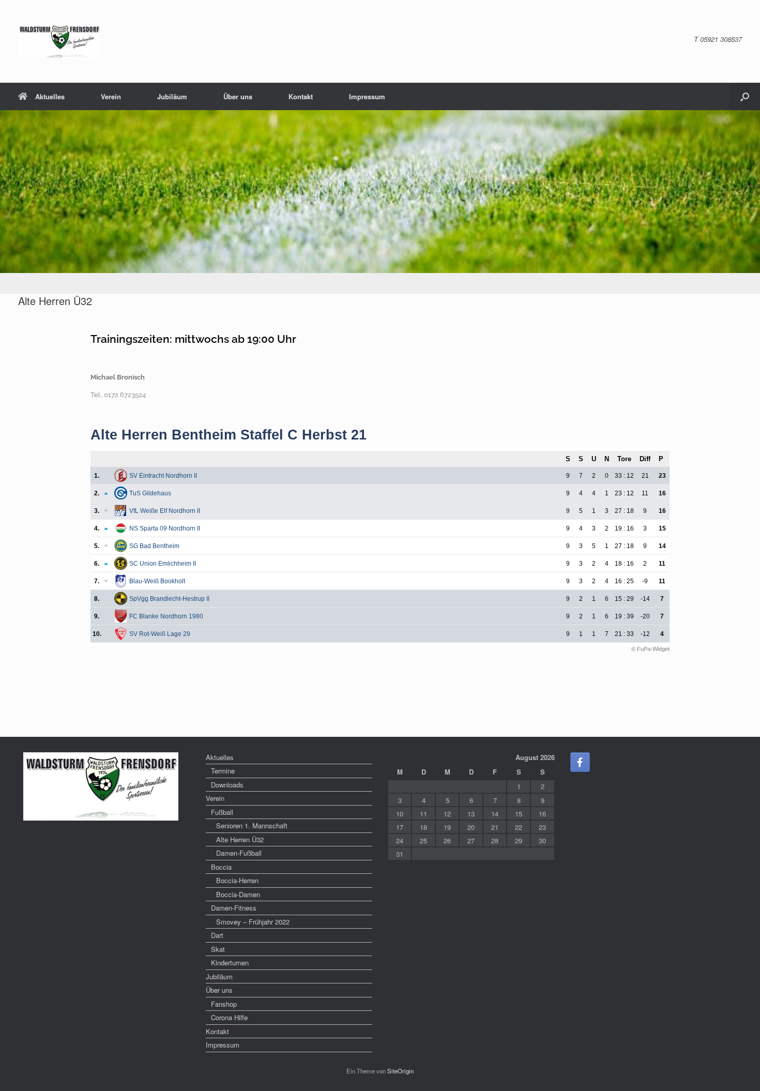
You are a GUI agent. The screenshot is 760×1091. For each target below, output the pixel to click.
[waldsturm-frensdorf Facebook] (580, 762)
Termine (223, 771)
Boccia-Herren (237, 880)
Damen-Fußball (239, 853)
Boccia (221, 867)
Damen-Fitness (233, 908)
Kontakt (300, 96)
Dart (217, 935)
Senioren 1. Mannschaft (251, 825)
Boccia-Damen (238, 894)
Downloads (227, 785)
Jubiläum (172, 96)
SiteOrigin (400, 1071)
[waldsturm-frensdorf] (59, 41)
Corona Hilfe (229, 1017)
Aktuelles (50, 96)
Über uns (237, 96)
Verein (111, 96)
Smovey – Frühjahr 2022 (253, 922)
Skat (218, 949)
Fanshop (224, 1004)
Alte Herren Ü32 (240, 839)
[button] (744, 96)
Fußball (222, 812)
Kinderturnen (230, 962)
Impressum (367, 96)
